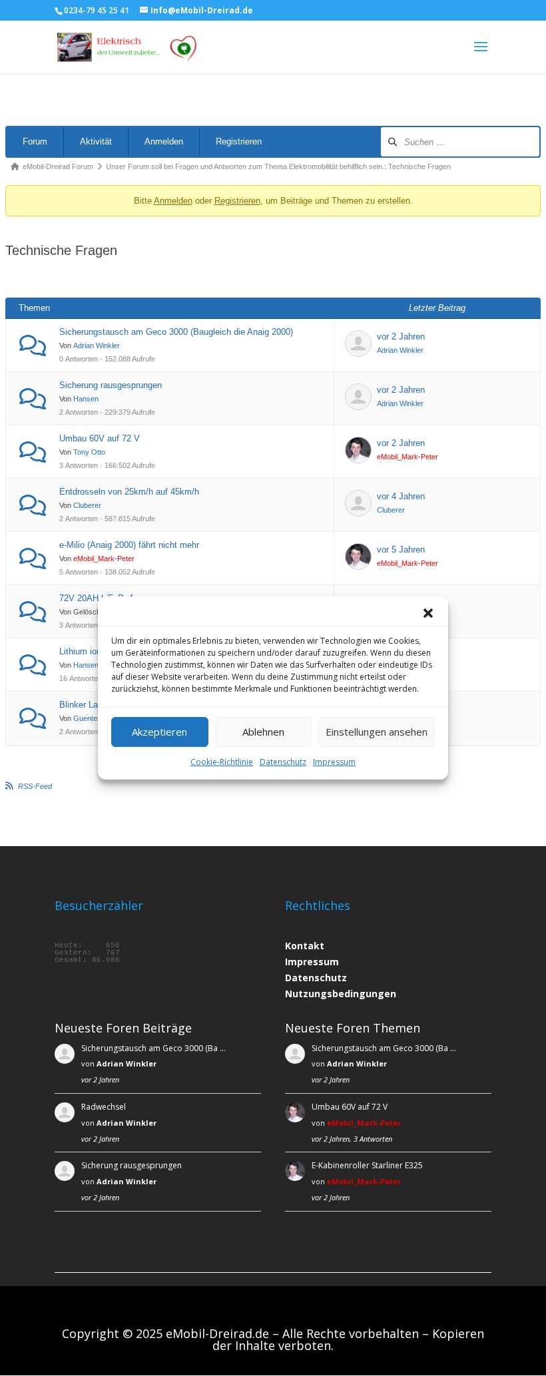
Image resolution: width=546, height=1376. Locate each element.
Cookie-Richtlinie (221, 762)
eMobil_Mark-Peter (407, 457)
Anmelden (163, 141)
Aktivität (96, 141)
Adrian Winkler (96, 345)
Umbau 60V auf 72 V (99, 438)
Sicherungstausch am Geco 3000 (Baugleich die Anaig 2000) (176, 332)
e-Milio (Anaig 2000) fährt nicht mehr (129, 545)
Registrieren (239, 141)
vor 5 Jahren (401, 550)
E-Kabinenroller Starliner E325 (367, 1165)
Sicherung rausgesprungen (110, 385)
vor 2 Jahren (401, 337)
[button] (428, 613)
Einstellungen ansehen (376, 731)
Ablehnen (263, 731)
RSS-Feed (35, 786)
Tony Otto (89, 452)
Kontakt (304, 945)
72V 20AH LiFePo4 (96, 598)
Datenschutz (283, 762)
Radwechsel (103, 1106)
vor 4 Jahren (401, 496)
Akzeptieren (159, 731)
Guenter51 (90, 718)
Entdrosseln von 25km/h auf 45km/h (129, 492)
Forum (35, 141)
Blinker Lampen (89, 705)
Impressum (334, 762)
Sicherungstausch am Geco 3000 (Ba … (153, 1048)
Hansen (86, 399)
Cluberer (87, 505)
